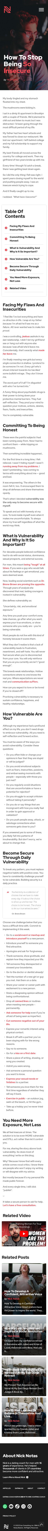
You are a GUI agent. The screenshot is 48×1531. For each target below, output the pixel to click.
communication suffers (25, 681)
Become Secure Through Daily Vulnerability (24, 268)
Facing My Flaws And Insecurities (22, 227)
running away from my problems (20, 466)
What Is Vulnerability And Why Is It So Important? (25, 249)
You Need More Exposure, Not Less (25, 279)
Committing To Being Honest (22, 238)
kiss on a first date (25, 1053)
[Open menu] (41, 9)
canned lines (22, 1001)
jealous (26, 336)
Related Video (18, 288)
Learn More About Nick (14, 1477)
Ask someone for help (18, 1012)
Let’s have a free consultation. (19, 1205)
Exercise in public (15, 1098)
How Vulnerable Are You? (24, 259)
